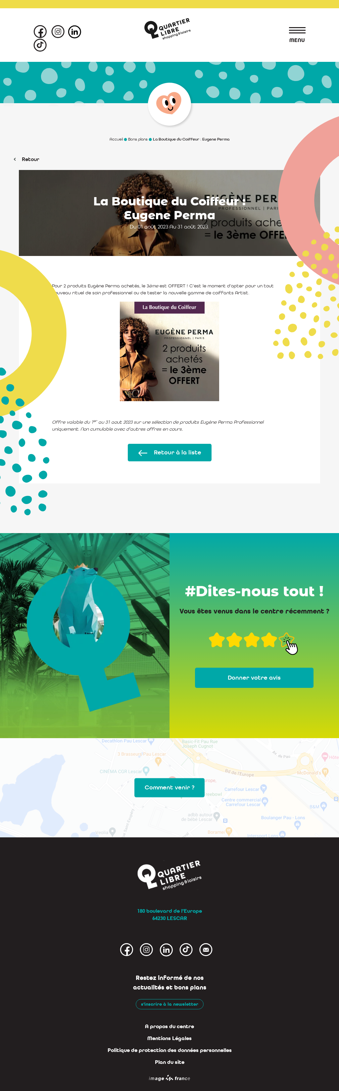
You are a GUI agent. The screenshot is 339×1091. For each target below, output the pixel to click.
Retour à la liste (177, 452)
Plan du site (169, 1062)
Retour (30, 159)
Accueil (116, 139)
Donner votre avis (254, 677)
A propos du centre (169, 1026)
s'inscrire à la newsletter (169, 1004)
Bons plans (138, 139)
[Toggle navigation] (294, 31)
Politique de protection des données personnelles (170, 1050)
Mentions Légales (169, 1038)
